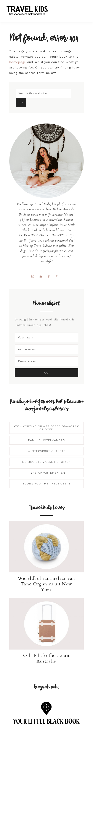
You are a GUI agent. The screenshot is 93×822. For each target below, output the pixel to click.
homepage (17, 62)
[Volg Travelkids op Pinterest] (58, 276)
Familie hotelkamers (46, 440)
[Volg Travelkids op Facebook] (50, 276)
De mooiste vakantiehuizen (46, 461)
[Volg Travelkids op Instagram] (34, 276)
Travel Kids (30, 10)
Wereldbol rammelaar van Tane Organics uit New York (46, 584)
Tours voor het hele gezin (46, 483)
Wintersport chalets (47, 451)
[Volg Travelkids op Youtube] (42, 276)
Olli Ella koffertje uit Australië (46, 658)
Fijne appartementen (46, 472)
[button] (82, 8)
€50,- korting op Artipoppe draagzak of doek (46, 428)
